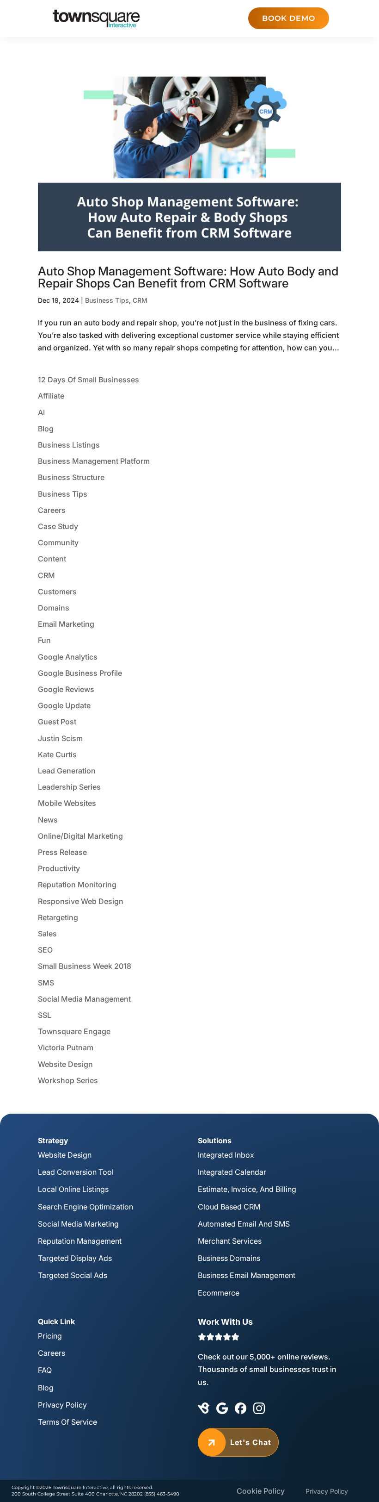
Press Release (62, 852)
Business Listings (69, 444)
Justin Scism (60, 738)
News (48, 819)
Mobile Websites (67, 803)
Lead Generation (67, 770)
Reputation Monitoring (77, 884)
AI (41, 412)
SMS (46, 982)
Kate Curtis (57, 754)
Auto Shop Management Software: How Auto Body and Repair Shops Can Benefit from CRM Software (188, 277)
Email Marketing (66, 624)
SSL (44, 1015)
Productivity (59, 868)
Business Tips (107, 300)
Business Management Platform (94, 461)
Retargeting (58, 917)
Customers (57, 591)
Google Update (64, 705)
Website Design (65, 1064)
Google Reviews (66, 689)
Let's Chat (238, 1442)
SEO (45, 949)
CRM (140, 300)
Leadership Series (69, 787)
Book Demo (288, 18)
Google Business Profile (80, 673)
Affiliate (51, 395)
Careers (52, 510)
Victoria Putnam (65, 1047)
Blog (46, 428)
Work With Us (225, 1322)
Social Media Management (84, 998)
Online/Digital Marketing (80, 836)
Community (58, 542)
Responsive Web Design (80, 901)
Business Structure (71, 477)
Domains (53, 607)
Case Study (58, 526)
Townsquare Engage (74, 1031)
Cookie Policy (261, 1491)
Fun (44, 640)
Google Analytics (68, 656)
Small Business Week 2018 (84, 966)
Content (52, 558)
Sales (47, 933)
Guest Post (57, 721)
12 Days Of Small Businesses (88, 379)
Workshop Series (68, 1080)
